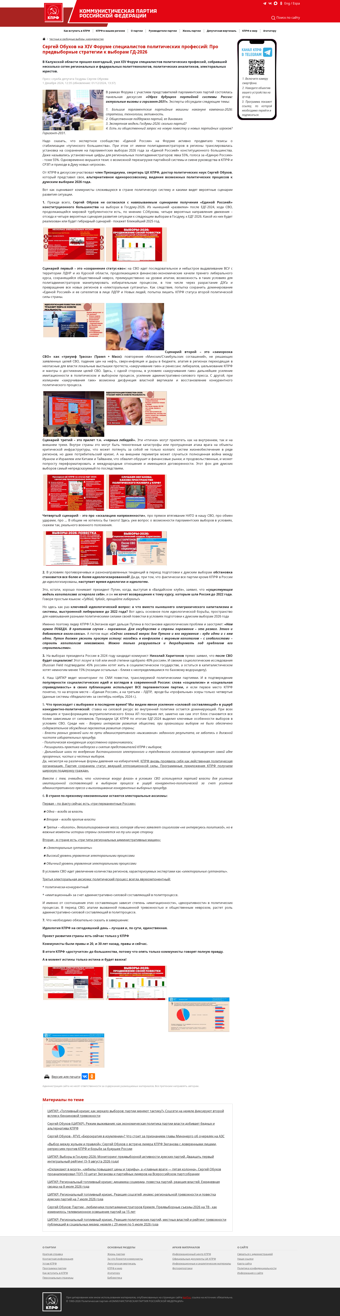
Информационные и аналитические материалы (201, 1263)
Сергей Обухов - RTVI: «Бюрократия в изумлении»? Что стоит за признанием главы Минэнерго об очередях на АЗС (136, 1136)
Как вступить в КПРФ (77, 30)
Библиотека (114, 1277)
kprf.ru (187, 1297)
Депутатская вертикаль (121, 1263)
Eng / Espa (292, 3)
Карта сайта (244, 1263)
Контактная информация (57, 1259)
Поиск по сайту (288, 17)
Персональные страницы (57, 1277)
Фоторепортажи (182, 1268)
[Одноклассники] (92, 1076)
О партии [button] (137, 30)
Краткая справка (52, 1254)
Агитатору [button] (269, 30)
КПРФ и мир (114, 1268)
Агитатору (113, 1273)
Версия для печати (66, 1077)
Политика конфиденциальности (256, 1268)
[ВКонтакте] (85, 1076)
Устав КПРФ (49, 1263)
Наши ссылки (245, 1259)
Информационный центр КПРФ (191, 1254)
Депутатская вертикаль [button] (221, 30)
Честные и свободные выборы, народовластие (76, 39)
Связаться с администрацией (255, 1254)
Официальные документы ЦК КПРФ (194, 1259)
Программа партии (54, 1268)
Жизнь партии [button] (192, 30)
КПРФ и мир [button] (249, 30)
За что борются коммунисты (125, 1259)
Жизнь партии (116, 1254)
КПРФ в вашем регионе (110, 30)
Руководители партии (163, 30)
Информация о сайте (250, 1273)
